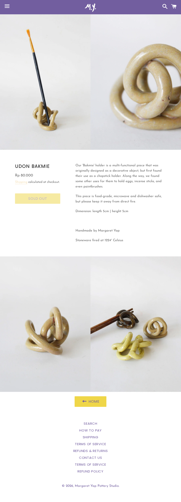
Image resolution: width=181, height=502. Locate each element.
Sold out (37, 198)
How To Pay (90, 430)
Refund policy (90, 471)
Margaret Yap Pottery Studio (97, 486)
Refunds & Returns (90, 450)
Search (90, 423)
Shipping (21, 182)
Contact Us (90, 457)
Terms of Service (90, 444)
